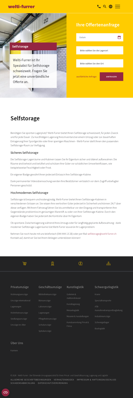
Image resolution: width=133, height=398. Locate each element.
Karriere (14, 350)
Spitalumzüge (45, 330)
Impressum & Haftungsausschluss (96, 379)
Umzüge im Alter (18, 324)
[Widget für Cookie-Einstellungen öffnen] (5, 392)
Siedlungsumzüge (19, 318)
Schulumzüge (45, 324)
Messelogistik (73, 310)
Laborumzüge (45, 306)
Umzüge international (20, 300)
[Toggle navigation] (117, 6)
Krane (97, 294)
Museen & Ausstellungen (78, 316)
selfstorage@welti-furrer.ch (102, 233)
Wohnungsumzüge (19, 294)
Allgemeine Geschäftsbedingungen (31, 379)
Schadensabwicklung (23, 383)
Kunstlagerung (73, 304)
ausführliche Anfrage (86, 76)
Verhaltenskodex (64, 379)
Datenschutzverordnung (53, 383)
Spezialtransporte (103, 300)
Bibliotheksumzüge (47, 294)
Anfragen (111, 76)
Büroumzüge (44, 300)
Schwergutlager (102, 322)
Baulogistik (100, 328)
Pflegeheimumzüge (47, 318)
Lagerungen (16, 306)
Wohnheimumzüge (19, 312)
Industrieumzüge (102, 316)
